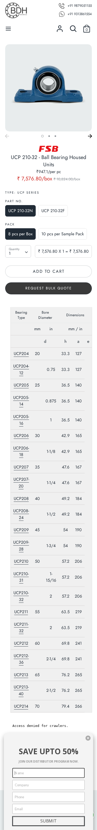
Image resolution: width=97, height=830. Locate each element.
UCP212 (21, 643)
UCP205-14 (21, 401)
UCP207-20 (21, 482)
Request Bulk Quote (48, 288)
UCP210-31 (21, 577)
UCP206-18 (21, 451)
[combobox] (18, 251)
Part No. (14, 201)
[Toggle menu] (8, 29)
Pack (10, 224)
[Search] (73, 27)
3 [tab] (55, 136)
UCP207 (21, 467)
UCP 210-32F (53, 211)
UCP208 (21, 499)
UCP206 (21, 436)
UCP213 (21, 675)
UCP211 (21, 612)
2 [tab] (49, 136)
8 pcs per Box (20, 234)
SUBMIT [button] (48, 821)
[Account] (60, 27)
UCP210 (21, 561)
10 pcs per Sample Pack (62, 234)
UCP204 (21, 354)
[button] (88, 738)
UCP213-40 (21, 690)
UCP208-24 (21, 514)
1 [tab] (42, 136)
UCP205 (21, 385)
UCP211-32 (21, 627)
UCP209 (21, 530)
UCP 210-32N (20, 211)
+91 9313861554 (80, 13)
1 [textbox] (10, 253)
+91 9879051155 (80, 5)
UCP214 (21, 706)
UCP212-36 (21, 659)
